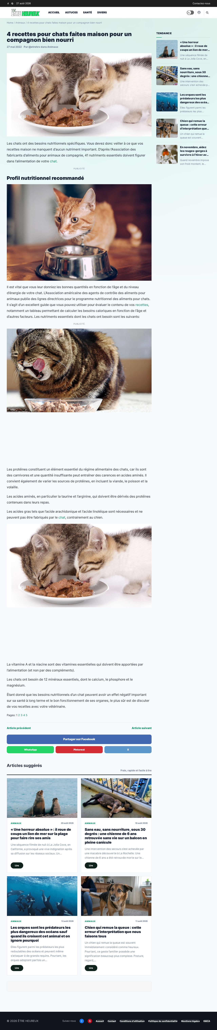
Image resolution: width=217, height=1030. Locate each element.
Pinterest (79, 749)
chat (53, 161)
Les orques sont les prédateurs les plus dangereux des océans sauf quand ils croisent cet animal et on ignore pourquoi (41, 933)
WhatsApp (30, 749)
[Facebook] (8, 3)
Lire (17, 865)
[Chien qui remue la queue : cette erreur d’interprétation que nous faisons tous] (116, 896)
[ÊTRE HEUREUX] (199, 12)
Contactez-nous (201, 3)
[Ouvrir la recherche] (207, 12)
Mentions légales (190, 1021)
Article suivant (142, 728)
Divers (102, 12)
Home (10, 22)
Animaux (20, 22)
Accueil (54, 12)
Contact (112, 1021)
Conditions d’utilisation (132, 1021)
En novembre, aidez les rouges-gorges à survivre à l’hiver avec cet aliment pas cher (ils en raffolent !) (195, 150)
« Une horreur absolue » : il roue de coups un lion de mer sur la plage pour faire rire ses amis (41, 833)
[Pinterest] (12, 3)
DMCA (206, 1021)
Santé (87, 12)
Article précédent (19, 728)
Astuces (71, 12)
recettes (141, 305)
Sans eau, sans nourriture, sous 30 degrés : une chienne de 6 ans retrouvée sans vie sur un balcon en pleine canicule (116, 835)
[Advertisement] (79, 439)
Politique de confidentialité (162, 1021)
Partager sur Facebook (79, 739)
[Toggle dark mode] (190, 12)
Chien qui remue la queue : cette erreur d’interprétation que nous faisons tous (113, 931)
